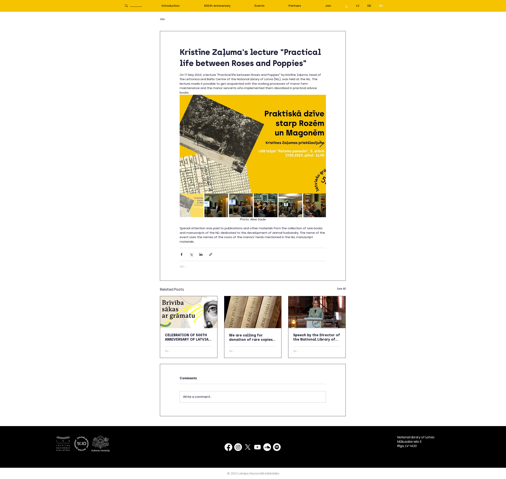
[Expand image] (253, 144)
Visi (162, 19)
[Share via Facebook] (181, 254)
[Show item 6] (315, 205)
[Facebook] (228, 450)
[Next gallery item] (321, 144)
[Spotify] (277, 450)
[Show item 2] (216, 205)
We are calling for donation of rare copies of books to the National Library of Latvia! (251, 337)
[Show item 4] (266, 205)
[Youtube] (257, 450)
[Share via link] (210, 254)
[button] (346, 5)
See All (341, 289)
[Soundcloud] (267, 450)
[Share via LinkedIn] (201, 254)
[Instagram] (238, 450)
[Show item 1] (191, 205)
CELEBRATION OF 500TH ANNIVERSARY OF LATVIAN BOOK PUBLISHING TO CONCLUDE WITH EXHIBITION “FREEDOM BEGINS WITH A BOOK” (188, 337)
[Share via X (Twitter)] (191, 254)
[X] (248, 450)
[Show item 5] (290, 205)
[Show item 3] (241, 205)
